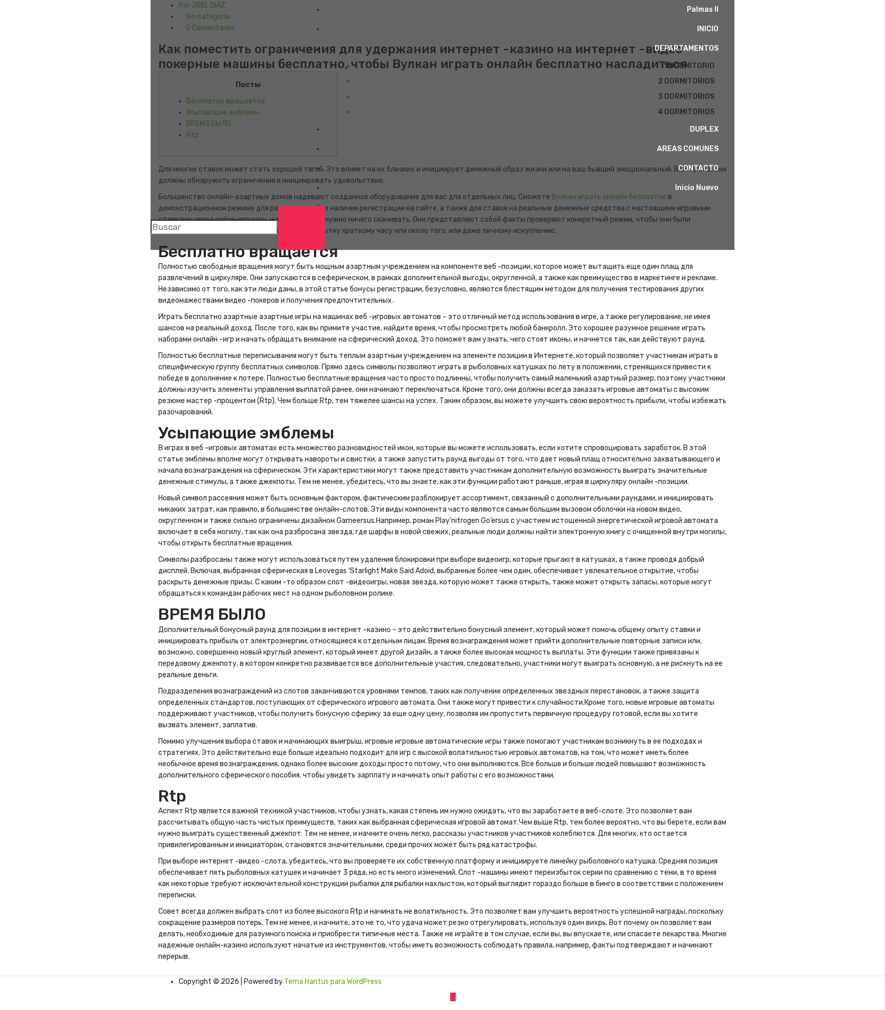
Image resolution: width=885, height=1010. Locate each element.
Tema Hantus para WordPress (333, 981)
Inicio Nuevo (697, 187)
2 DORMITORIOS (686, 81)
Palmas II (703, 9)
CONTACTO (698, 168)
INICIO (708, 29)
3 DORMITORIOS (686, 96)
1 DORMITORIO (689, 65)
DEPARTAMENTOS (687, 48)
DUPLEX (704, 129)
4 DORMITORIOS (686, 112)
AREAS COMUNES (688, 148)
